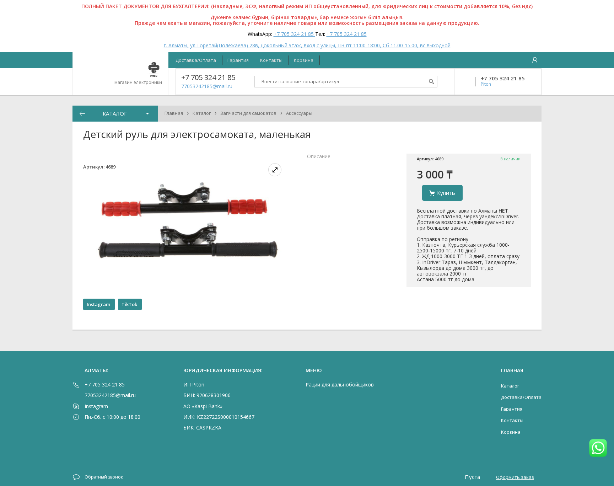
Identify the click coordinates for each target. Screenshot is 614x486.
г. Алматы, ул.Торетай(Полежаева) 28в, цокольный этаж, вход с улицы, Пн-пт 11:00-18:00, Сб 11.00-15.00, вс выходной (307, 45)
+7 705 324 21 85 (294, 34)
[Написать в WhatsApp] (598, 448)
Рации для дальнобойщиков (340, 384)
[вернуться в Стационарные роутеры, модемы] (82, 114)
